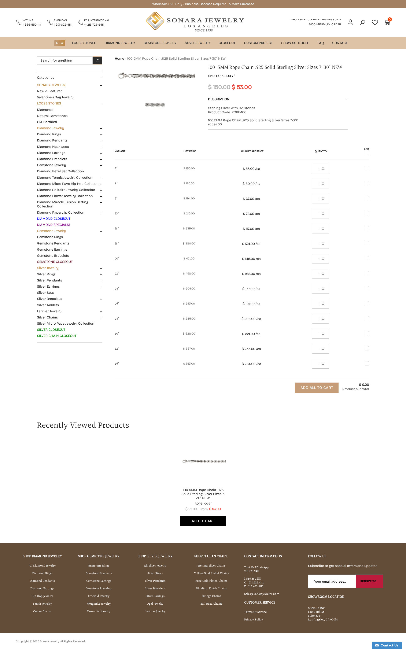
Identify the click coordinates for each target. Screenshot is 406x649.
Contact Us (389, 645)
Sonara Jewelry (50, 641)
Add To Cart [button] (203, 521)
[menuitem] (69, 91)
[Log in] (350, 22)
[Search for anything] (69, 60)
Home (119, 58)
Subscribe (368, 581)
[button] (363, 22)
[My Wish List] (375, 22)
